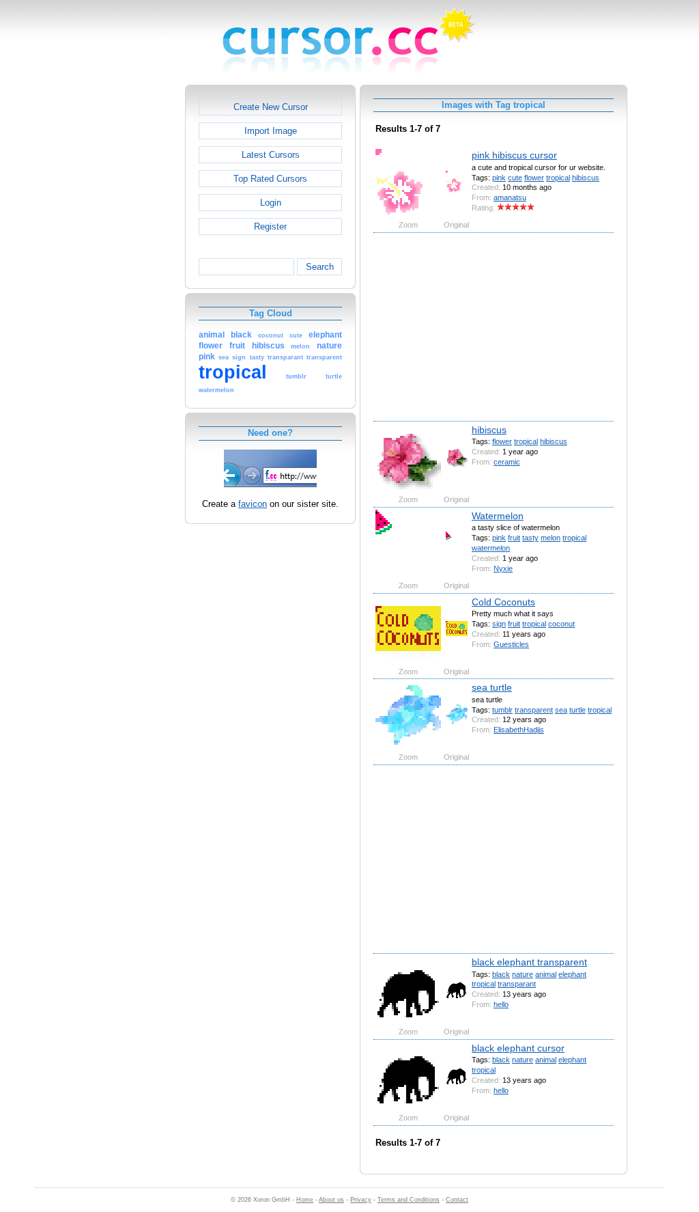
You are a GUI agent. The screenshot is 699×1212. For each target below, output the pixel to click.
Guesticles (511, 644)
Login (270, 202)
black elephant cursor (518, 1048)
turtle (577, 710)
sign (499, 624)
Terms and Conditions (408, 1199)
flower (534, 178)
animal (545, 974)
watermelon (491, 548)
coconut (561, 624)
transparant (517, 984)
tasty (530, 538)
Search (320, 267)
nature (522, 974)
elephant (572, 974)
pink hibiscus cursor (514, 155)
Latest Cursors (271, 155)
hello (501, 1004)
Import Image (270, 131)
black (501, 974)
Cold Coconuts (503, 601)
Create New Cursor (270, 107)
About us (331, 1199)
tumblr (502, 710)
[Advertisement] (126, 290)
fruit (514, 538)
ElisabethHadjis (519, 730)
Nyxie (503, 568)
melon (550, 538)
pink (499, 178)
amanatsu (510, 197)
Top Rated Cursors (270, 179)
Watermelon (498, 515)
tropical (558, 178)
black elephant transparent (529, 961)
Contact (457, 1199)
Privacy (360, 1199)
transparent (534, 710)
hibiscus (585, 178)
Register (270, 226)
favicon (252, 504)
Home (304, 1199)
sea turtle (492, 687)
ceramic (507, 462)
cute (515, 178)
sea (561, 710)
